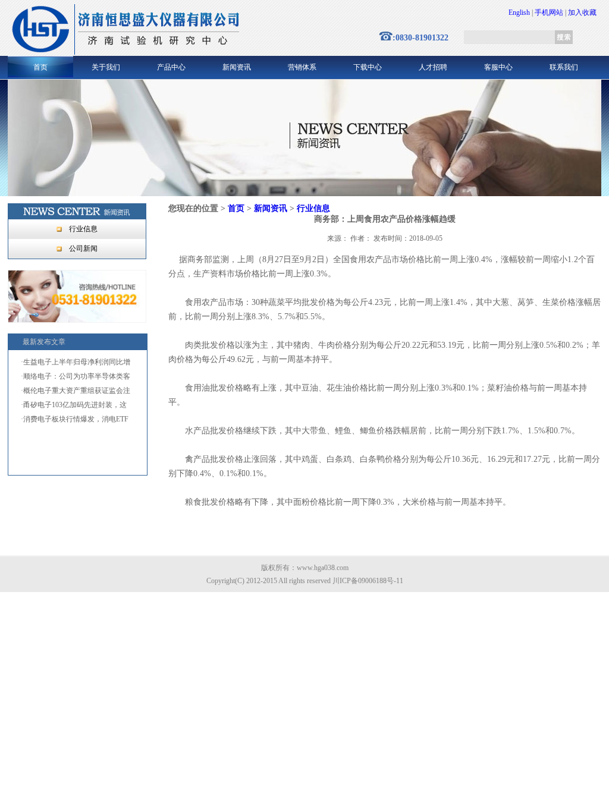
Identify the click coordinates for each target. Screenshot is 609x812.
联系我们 (564, 67)
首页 (40, 67)
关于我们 (106, 67)
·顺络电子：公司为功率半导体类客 (75, 376)
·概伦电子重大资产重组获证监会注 (75, 390)
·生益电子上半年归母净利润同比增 (75, 362)
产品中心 (171, 67)
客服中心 (498, 67)
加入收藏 (582, 12)
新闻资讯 (236, 67)
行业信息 (83, 229)
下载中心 (367, 67)
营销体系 (302, 67)
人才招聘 (433, 67)
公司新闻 (83, 248)
